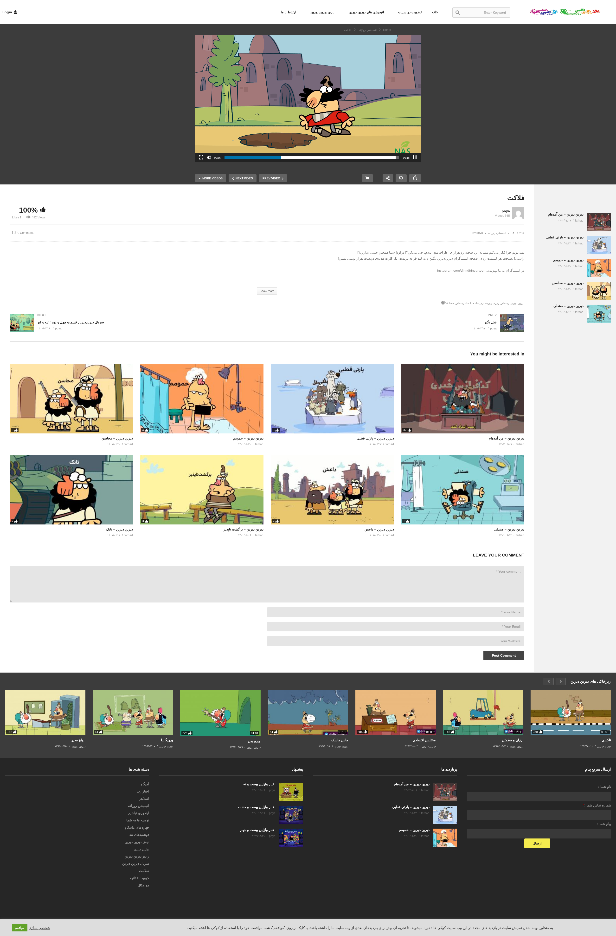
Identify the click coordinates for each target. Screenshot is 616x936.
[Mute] (208, 157)
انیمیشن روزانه (497, 233)
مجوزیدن (254, 741)
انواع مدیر (78, 740)
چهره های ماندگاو (137, 827)
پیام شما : (604, 824)
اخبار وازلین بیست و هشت (257, 807)
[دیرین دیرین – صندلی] (462, 489)
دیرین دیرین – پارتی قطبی (375, 438)
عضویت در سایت (409, 12)
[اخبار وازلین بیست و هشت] (291, 815)
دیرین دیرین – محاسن (117, 438)
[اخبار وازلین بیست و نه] (291, 792)
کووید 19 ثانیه (139, 878)
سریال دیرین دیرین (135, 863)
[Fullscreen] (201, 157)
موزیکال (143, 885)
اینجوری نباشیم (138, 813)
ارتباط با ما (288, 12)
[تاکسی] (571, 712)
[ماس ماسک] (308, 712)
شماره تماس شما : (597, 805)
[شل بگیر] (398, 327)
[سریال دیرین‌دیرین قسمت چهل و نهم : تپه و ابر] (136, 327)
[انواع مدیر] (45, 712)
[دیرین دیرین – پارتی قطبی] (332, 398)
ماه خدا (474, 303)
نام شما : (604, 787)
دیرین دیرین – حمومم (248, 438)
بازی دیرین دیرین (321, 12)
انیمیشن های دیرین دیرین (366, 12)
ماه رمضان (462, 303)
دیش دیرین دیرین (137, 842)
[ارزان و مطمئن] (483, 712)
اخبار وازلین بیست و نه (259, 784)
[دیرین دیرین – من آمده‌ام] (462, 398)
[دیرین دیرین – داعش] (332, 489)
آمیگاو (145, 784)
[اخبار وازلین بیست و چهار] (291, 838)
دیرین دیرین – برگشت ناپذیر (243, 529)
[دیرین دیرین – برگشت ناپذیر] (201, 489)
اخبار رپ (143, 791)
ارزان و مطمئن (512, 740)
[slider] (312, 157)
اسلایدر (144, 798)
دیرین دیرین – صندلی (509, 529)
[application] (308, 98)
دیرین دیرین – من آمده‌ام (506, 438)
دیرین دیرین (517, 303)
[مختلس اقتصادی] (395, 712)
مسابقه (450, 303)
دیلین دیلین (141, 849)
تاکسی (606, 740)
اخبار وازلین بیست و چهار (258, 830)
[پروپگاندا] (133, 712)
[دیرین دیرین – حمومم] (201, 398)
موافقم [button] (20, 927)
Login (7, 12)
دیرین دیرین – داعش (379, 529)
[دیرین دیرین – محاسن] (71, 398)
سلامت (144, 871)
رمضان (505, 303)
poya (506, 211)
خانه (435, 12)
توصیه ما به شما (137, 820)
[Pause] (414, 157)
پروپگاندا (167, 740)
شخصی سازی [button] (39, 928)
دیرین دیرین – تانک (119, 529)
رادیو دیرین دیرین (137, 856)
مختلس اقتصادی (424, 740)
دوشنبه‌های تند (139, 835)
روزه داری (486, 303)
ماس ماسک (339, 740)
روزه (496, 303)
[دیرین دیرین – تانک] (71, 489)
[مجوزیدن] (220, 713)
